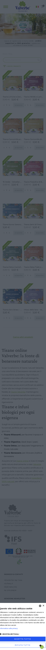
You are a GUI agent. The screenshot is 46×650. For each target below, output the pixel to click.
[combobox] (40, 606)
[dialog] (23, 626)
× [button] (43, 606)
